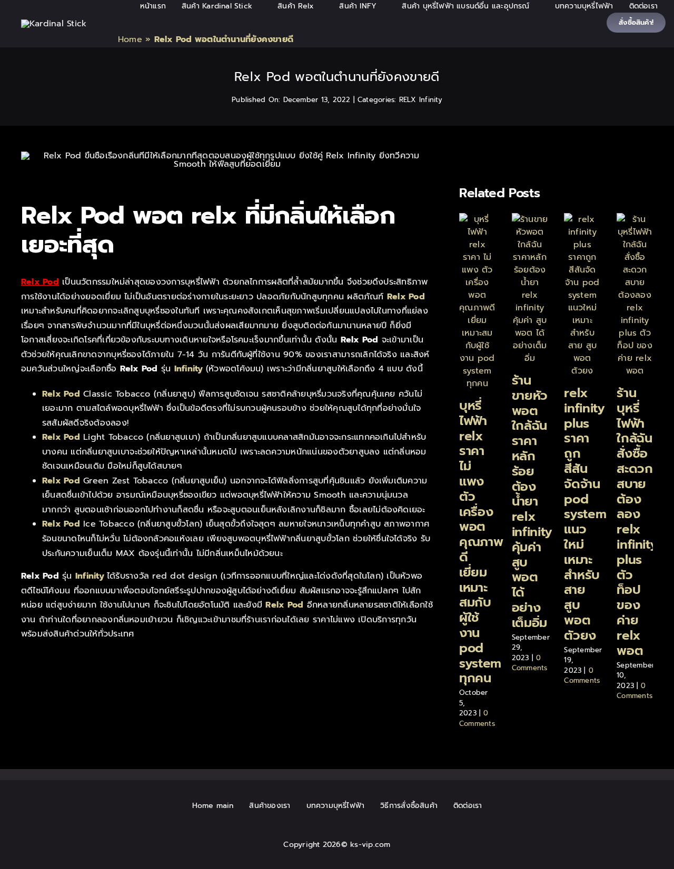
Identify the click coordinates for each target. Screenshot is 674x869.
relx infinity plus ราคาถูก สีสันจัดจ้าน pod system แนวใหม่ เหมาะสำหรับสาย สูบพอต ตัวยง (585, 514)
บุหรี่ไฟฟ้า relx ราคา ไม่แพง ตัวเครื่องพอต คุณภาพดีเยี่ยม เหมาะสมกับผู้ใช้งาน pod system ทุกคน (481, 542)
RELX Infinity (420, 100)
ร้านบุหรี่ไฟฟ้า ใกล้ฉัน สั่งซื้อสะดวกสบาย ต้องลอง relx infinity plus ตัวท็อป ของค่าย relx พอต (637, 521)
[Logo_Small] (53, 23)
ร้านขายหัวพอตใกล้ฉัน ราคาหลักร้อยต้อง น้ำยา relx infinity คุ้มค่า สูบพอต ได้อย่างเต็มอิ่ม (532, 501)
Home (130, 39)
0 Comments (477, 718)
